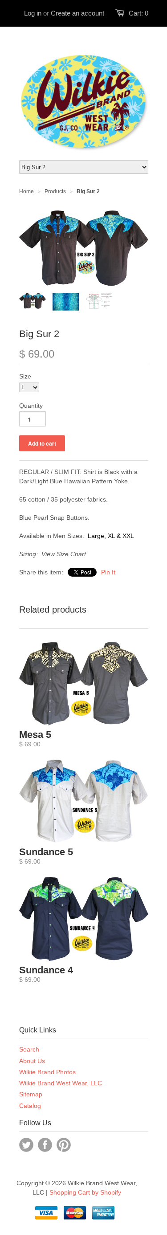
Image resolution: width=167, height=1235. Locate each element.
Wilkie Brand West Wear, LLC (60, 1083)
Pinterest (64, 1145)
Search (29, 1049)
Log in (32, 13)
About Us (32, 1060)
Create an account (77, 13)
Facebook (45, 1145)
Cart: (138, 13)
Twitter (26, 1145)
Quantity (31, 405)
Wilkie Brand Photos (47, 1072)
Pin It (108, 572)
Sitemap (30, 1094)
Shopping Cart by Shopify (85, 1192)
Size (25, 376)
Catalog (30, 1105)
